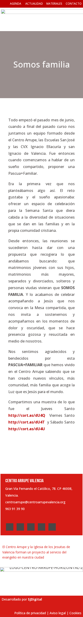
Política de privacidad (30, 613)
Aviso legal (58, 613)
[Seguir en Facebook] (9, 527)
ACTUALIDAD (34, 4)
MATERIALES (54, 4)
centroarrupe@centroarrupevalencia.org (35, 502)
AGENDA (15, 4)
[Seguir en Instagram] (31, 527)
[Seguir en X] (20, 527)
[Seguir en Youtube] (41, 527)
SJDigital (35, 599)
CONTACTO (74, 4)
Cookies (75, 613)
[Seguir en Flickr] (52, 527)
